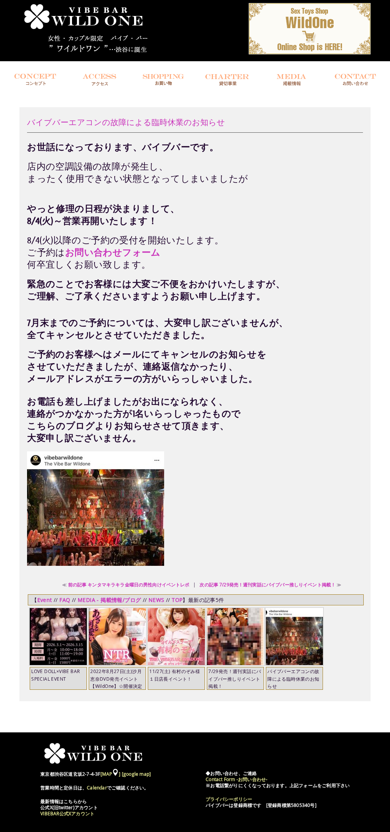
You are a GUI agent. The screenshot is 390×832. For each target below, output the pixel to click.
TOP (177, 599)
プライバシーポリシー (229, 799)
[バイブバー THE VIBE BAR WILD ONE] (91, 54)
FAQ (64, 599)
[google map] (136, 774)
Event (44, 599)
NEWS (157, 599)
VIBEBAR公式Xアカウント (67, 813)
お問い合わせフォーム (113, 252)
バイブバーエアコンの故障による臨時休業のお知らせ (126, 122)
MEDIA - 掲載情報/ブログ (109, 599)
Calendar (97, 788)
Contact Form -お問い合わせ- (236, 779)
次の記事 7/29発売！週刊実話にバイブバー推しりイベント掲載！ (268, 584)
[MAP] (111, 774)
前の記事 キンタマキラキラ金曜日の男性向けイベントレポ (129, 584)
